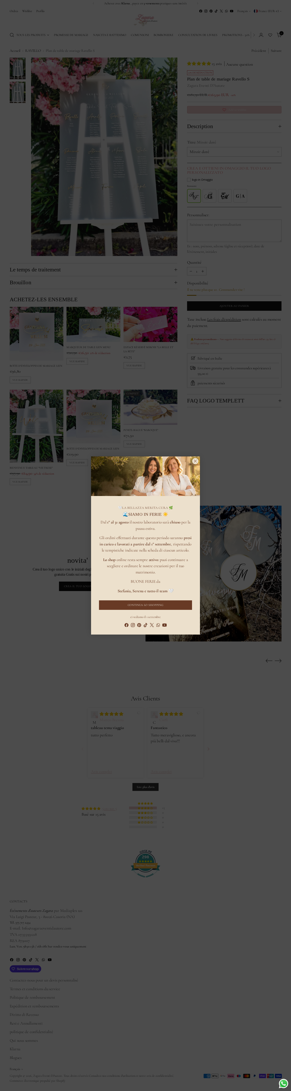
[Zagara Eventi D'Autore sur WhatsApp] (158, 626)
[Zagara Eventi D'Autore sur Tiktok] (145, 626)
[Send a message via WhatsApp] (283, 1083)
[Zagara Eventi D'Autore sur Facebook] (126, 626)
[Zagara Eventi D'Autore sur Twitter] (151, 626)
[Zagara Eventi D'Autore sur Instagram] (132, 626)
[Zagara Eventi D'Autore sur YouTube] (164, 626)
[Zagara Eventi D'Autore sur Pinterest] (139, 626)
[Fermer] (195, 461)
